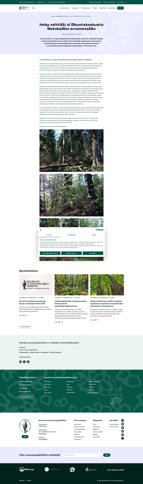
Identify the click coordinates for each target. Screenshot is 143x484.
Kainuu (46, 390)
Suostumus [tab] (49, 235)
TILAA (107, 455)
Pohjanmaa (70, 390)
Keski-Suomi (47, 392)
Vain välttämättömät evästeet (50, 253)
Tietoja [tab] (94, 235)
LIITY (120, 8)
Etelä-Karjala (47, 384)
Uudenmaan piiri (41, 2)
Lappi (68, 384)
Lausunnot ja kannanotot (28, 297)
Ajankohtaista (59, 16)
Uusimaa (91, 390)
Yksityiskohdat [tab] (71, 235)
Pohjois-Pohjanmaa (94, 381)
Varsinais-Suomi (93, 392)
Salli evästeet (93, 253)
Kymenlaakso (70, 381)
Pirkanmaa (69, 387)
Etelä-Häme (47, 381)
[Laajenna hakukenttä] (33, 8)
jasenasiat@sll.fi (43, 439)
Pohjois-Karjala (71, 392)
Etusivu (53, 16)
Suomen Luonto (113, 426)
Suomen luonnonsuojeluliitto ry (115, 480)
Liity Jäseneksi (26, 397)
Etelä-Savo (47, 387)
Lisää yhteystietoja (24, 357)
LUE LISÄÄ (22, 315)
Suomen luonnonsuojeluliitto (26, 2)
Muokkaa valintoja (70, 253)
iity (25, 436)
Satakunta (91, 387)
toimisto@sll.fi (42, 433)
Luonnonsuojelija (113, 424)
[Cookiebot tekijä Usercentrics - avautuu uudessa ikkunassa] (96, 230)
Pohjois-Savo (92, 384)
